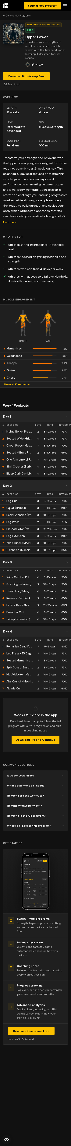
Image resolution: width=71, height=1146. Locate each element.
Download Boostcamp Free (26, 76)
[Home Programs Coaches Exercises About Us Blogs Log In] (64, 5)
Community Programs (18, 15)
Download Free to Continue (35, 740)
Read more (9, 222)
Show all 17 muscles (17, 384)
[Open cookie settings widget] (6, 1139)
